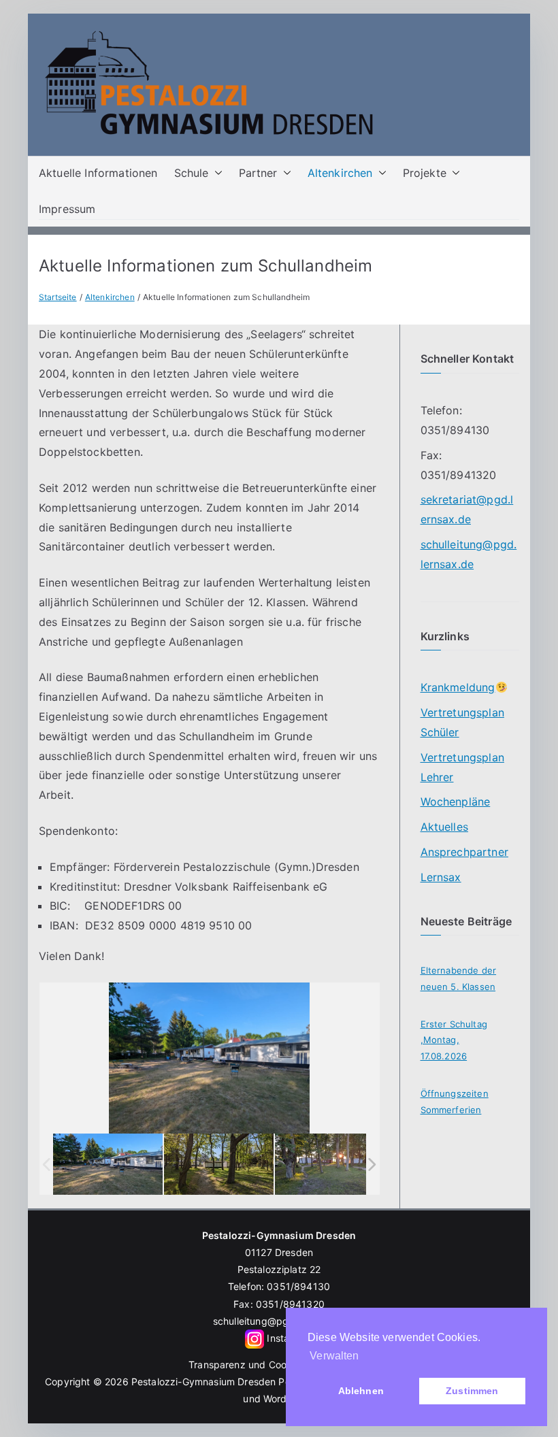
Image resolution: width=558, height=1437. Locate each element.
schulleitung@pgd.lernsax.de (469, 554)
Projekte (424, 173)
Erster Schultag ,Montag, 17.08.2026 (454, 1040)
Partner (258, 173)
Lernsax (441, 877)
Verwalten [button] (334, 1355)
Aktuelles (444, 826)
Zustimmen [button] (472, 1390)
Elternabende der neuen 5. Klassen (459, 978)
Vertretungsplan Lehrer (462, 767)
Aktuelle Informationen (98, 173)
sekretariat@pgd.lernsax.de (467, 509)
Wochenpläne (456, 801)
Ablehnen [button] (361, 1390)
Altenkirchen (340, 173)
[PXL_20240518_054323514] (219, 1164)
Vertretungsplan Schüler (462, 722)
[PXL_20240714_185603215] (329, 1164)
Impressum (67, 209)
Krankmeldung (458, 687)
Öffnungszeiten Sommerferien (455, 1101)
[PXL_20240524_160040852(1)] (108, 1164)
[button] (216, 173)
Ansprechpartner (464, 852)
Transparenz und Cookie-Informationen (279, 1364)
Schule (191, 173)
